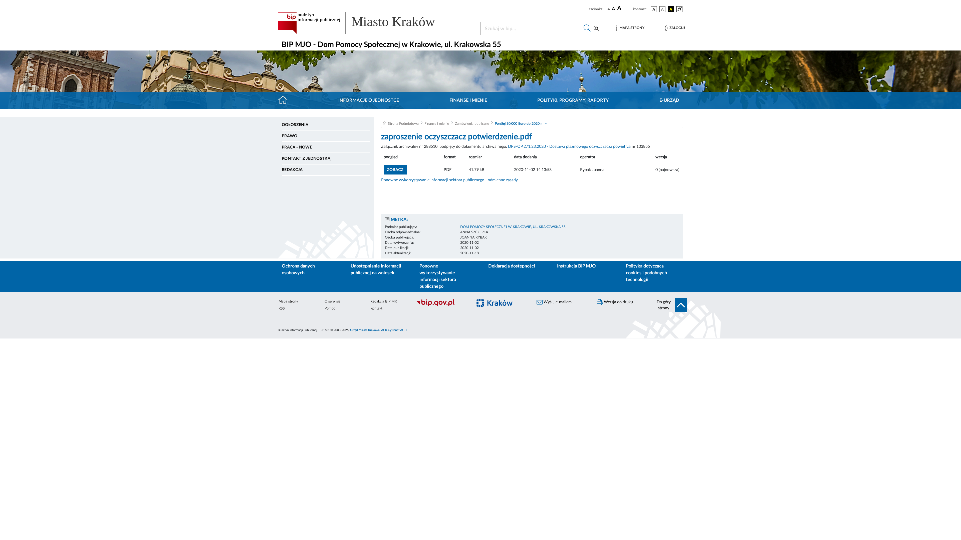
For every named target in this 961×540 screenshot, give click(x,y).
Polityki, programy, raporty (573, 100)
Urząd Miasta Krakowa (365, 330)
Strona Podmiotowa (403, 124)
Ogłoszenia (295, 125)
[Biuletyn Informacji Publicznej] (441, 305)
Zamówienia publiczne (472, 124)
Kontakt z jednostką (306, 158)
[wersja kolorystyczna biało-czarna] (662, 9)
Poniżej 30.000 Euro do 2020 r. (518, 124)
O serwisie (332, 301)
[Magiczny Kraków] (502, 306)
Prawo (290, 136)
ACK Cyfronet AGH (394, 330)
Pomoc (330, 308)
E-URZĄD (669, 100)
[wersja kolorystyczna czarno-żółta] (671, 9)
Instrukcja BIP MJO (576, 266)
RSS (282, 308)
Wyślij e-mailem (557, 302)
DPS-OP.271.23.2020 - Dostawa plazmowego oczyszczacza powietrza (569, 146)
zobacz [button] (397, 170)
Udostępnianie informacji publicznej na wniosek (376, 269)
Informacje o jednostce (368, 100)
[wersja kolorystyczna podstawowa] (654, 9)
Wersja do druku (618, 302)
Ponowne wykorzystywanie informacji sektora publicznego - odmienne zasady (449, 180)
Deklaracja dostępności (511, 266)
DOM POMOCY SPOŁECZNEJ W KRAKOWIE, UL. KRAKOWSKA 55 (513, 227)
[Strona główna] (285, 100)
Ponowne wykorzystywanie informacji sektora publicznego (437, 276)
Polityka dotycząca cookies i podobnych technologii (646, 273)
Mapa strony (288, 301)
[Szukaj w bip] (587, 28)
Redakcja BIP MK (383, 301)
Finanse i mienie (468, 100)
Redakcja (292, 170)
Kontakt (376, 308)
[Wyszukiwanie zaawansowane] (596, 28)
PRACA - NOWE (297, 147)
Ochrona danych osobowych (298, 269)
